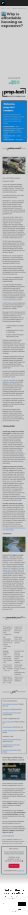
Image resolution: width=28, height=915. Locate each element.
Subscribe (22, 904)
